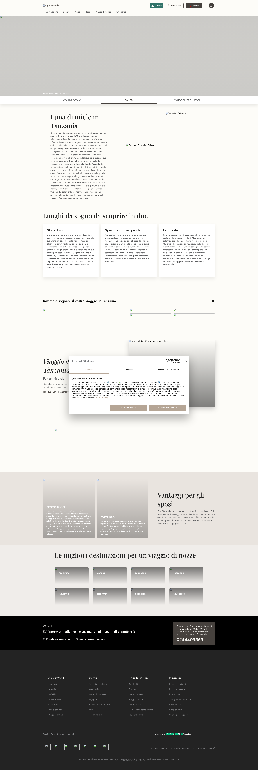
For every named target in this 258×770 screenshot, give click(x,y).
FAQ (91, 709)
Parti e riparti (175, 694)
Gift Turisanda (135, 704)
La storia (52, 689)
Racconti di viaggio (178, 684)
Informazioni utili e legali (202, 748)
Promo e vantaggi (177, 689)
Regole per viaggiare (178, 714)
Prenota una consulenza (58, 638)
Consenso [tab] (89, 370)
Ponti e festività (176, 704)
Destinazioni (52, 11)
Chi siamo (121, 11)
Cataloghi (133, 684)
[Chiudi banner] (186, 361)
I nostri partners (136, 694)
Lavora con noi (55, 709)
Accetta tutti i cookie (167, 408)
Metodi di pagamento (98, 694)
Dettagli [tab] (129, 370)
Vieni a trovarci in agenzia (92, 638)
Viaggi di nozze (103, 11)
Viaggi (77, 11)
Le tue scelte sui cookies (180, 748)
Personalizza (127, 408)
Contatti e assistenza (98, 684)
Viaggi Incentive (55, 714)
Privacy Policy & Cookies (157, 748)
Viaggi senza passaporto (180, 699)
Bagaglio (93, 699)
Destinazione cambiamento (141, 709)
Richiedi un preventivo (56, 391)
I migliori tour (175, 709)
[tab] (71, 100)
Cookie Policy (101, 398)
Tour (88, 11)
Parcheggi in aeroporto (99, 704)
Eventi (66, 11)
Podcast (132, 689)
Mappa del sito (95, 714)
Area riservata (54, 699)
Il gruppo (52, 684)
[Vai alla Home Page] (51, 5)
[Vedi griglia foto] (213, 301)
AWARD (52, 694)
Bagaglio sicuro (136, 714)
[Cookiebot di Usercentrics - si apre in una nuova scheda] (168, 361)
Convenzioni (54, 704)
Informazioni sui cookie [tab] (169, 370)
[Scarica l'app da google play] (79, 734)
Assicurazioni (95, 689)
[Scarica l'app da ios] (81, 734)
